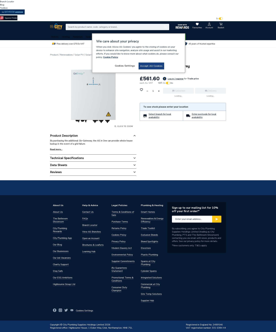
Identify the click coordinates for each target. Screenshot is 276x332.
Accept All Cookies (151, 66)
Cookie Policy (110, 57)
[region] (138, 53)
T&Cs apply (201, 245)
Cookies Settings (125, 65)
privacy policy (194, 241)
